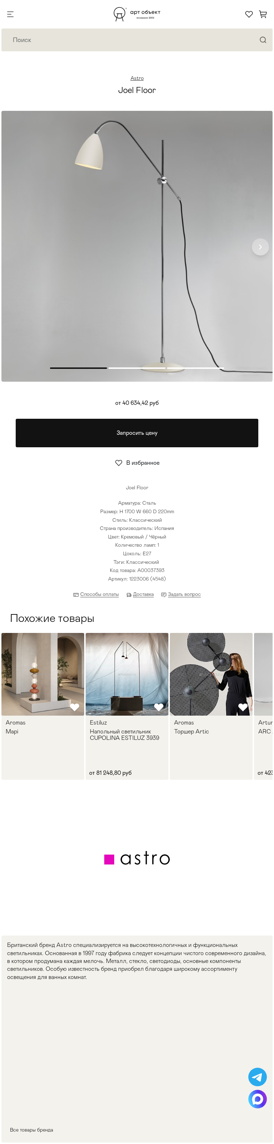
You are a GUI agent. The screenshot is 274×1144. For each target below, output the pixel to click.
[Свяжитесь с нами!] (257, 1077)
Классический (142, 562)
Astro (137, 78)
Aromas (16, 723)
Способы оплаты (99, 594)
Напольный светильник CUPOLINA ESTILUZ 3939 (124, 734)
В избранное (142, 463)
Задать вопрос (184, 594)
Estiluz (98, 723)
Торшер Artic (191, 731)
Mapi (12, 731)
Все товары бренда (31, 1130)
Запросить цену (137, 433)
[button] (260, 247)
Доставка (143, 594)
